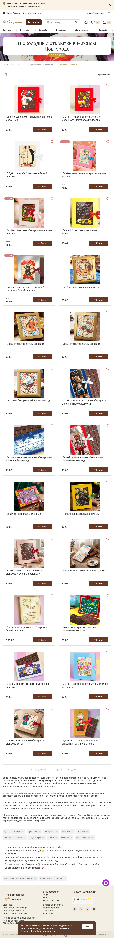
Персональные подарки (15, 913)
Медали (81, 831)
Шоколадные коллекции (15, 908)
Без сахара (61, 30)
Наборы (65, 837)
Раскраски (50, 831)
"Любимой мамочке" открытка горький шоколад (29, 232)
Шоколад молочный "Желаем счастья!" (84, 570)
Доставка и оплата (32, 13)
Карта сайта (49, 913)
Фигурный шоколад (13, 837)
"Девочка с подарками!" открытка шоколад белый (26, 742)
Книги (51, 837)
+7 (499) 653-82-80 (95, 13)
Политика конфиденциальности (19, 918)
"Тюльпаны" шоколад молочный (80, 513)
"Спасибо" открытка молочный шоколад (80, 232)
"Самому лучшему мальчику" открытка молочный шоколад (29, 459)
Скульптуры (35, 837)
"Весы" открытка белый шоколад (81, 343)
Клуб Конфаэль (51, 900)
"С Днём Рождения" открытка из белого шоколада (85, 685)
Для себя (43, 30)
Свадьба (103, 30)
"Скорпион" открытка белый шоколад (28, 400)
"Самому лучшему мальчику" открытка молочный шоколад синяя (85, 402)
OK (87, 926)
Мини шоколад (83, 837)
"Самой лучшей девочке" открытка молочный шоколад (82, 459)
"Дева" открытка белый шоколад (25, 343)
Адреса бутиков (13, 13)
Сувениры (32, 831)
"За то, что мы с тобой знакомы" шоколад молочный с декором (24, 572)
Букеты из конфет (12, 831)
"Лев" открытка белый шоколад (80, 287)
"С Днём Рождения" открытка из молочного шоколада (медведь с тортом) (81, 118)
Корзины (66, 831)
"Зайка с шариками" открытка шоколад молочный (29, 118)
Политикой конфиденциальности (38, 931)
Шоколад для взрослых (51, 878)
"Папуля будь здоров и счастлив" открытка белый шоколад (25, 288)
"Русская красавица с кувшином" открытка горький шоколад (81, 742)
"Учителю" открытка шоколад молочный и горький (79, 629)
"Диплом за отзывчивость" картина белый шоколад (26, 629)
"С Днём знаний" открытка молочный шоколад (27, 685)
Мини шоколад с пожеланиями (18, 878)
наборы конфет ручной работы (35, 817)
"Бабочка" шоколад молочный (23, 513)
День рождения (82, 30)
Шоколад (8, 905)
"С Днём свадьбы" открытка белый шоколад (26, 175)
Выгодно (7, 30)
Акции (46, 895)
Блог (45, 897)
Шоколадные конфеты (14, 910)
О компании (49, 910)
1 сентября (25, 30)
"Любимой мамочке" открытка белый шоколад (84, 175)
